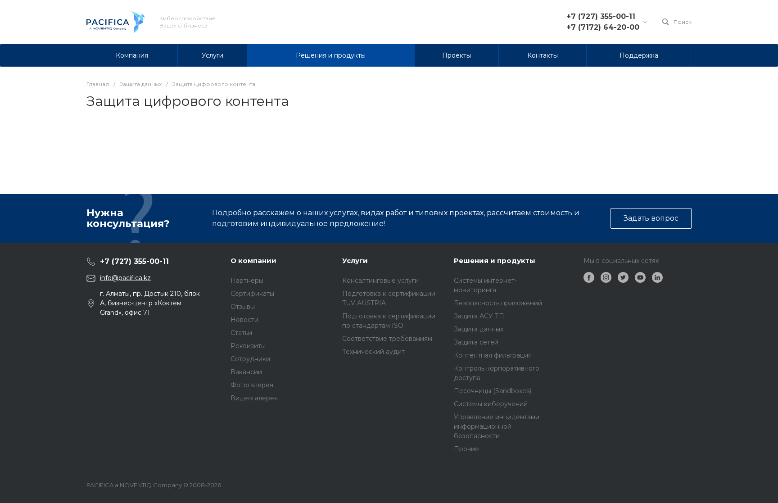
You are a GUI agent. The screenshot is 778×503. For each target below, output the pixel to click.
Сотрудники (250, 359)
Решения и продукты (494, 260)
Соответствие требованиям (387, 339)
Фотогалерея (252, 385)
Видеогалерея (254, 398)
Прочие (466, 449)
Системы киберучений (491, 404)
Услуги (355, 260)
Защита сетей (476, 342)
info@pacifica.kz (125, 278)
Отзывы (243, 307)
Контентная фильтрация (493, 355)
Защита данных (478, 329)
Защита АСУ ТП (479, 316)
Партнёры (247, 280)
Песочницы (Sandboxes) (492, 391)
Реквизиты (248, 346)
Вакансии (246, 372)
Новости (244, 320)
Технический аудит (373, 352)
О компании (253, 260)
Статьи (241, 333)
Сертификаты (252, 294)
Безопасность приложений (498, 303)
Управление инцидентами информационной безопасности (496, 426)
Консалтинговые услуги (380, 280)
